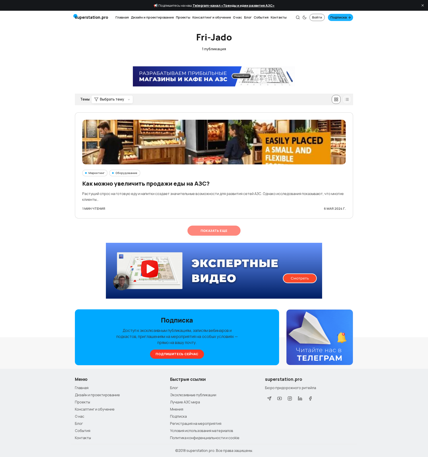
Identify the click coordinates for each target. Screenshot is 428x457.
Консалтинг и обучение (211, 17)
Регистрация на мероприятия (195, 423)
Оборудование (126, 173)
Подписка (338, 17)
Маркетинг (96, 173)
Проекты (183, 17)
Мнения (176, 409)
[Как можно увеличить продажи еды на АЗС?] (214, 142)
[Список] (346, 99)
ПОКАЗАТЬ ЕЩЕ (214, 230)
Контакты (279, 17)
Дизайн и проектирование (152, 17)
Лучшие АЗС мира (185, 402)
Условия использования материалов (201, 430)
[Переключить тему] (304, 17)
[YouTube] (279, 398)
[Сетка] (336, 99)
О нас (237, 17)
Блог (248, 17)
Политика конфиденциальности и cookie (204, 437)
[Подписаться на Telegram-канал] (319, 337)
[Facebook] (310, 398)
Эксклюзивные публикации (193, 394)
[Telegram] (269, 398)
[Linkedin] (300, 398)
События (261, 17)
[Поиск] (297, 17)
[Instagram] (290, 398)
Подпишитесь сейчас (177, 354)
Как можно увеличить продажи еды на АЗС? (146, 183)
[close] (422, 5)
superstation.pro (200, 450)
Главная (122, 17)
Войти (317, 17)
